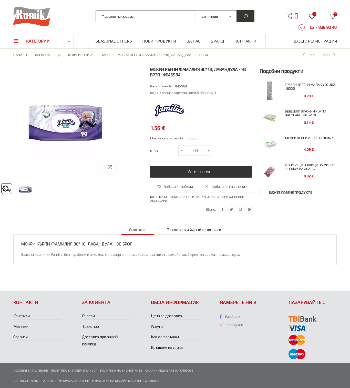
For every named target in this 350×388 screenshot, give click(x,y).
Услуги (157, 326)
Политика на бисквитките (121, 370)
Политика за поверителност (74, 370)
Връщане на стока (167, 347)
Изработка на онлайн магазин (117, 381)
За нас (194, 41)
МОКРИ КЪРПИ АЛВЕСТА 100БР (309, 138)
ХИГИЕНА (42, 55)
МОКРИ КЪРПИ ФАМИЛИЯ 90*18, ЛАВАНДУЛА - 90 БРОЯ (163, 55)
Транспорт (91, 326)
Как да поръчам (165, 337)
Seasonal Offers (114, 41)
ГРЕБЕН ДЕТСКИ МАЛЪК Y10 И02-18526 (310, 86)
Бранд (217, 41)
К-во (154, 151)
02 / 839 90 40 (323, 27)
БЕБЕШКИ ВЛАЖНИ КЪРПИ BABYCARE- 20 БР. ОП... (305, 113)
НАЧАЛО (20, 55)
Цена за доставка (166, 316)
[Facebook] (222, 209)
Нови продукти (159, 41)
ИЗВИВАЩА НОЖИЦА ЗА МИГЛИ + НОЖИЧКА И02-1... (309, 167)
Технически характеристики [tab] (194, 229)
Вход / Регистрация (315, 41)
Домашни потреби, (186, 197)
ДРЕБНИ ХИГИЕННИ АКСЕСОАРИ (84, 55)
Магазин (20, 326)
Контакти (245, 41)
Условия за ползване (31, 370)
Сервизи (20, 337)
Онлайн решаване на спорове (169, 370)
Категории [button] (38, 41)
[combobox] (146, 16)
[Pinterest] (249, 209)
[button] (296, 16)
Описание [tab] (138, 229)
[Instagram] (240, 209)
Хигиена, (209, 197)
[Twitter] (231, 209)
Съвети (88, 316)
